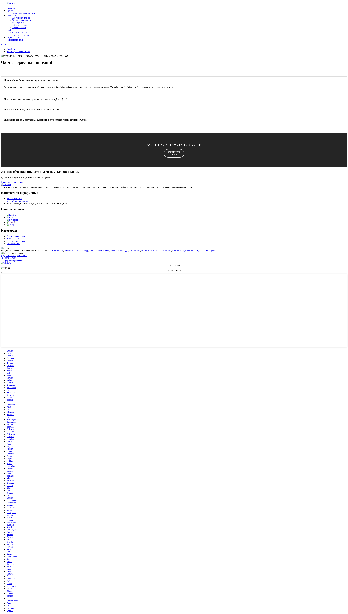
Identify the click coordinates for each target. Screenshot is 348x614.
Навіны (10, 30)
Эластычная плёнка (21, 18)
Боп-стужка (134, 250)
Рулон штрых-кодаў (119, 250)
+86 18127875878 (14, 198)
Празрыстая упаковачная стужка (156, 250)
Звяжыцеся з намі (15, 40)
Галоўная (11, 8)
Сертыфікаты (13, 37)
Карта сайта (57, 250)
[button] (174, 153)
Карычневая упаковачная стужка (187, 250)
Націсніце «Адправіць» (12, 182)
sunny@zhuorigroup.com (17, 201)
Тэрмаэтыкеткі (19, 27)
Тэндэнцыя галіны (20, 35)
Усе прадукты (210, 250)
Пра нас (10, 10)
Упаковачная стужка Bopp (76, 250)
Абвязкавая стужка (20, 25)
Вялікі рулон (18, 23)
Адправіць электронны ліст (14, 255)
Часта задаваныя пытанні (23, 13)
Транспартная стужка (99, 250)
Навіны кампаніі (19, 32)
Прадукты (11, 15)
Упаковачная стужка (21, 20)
